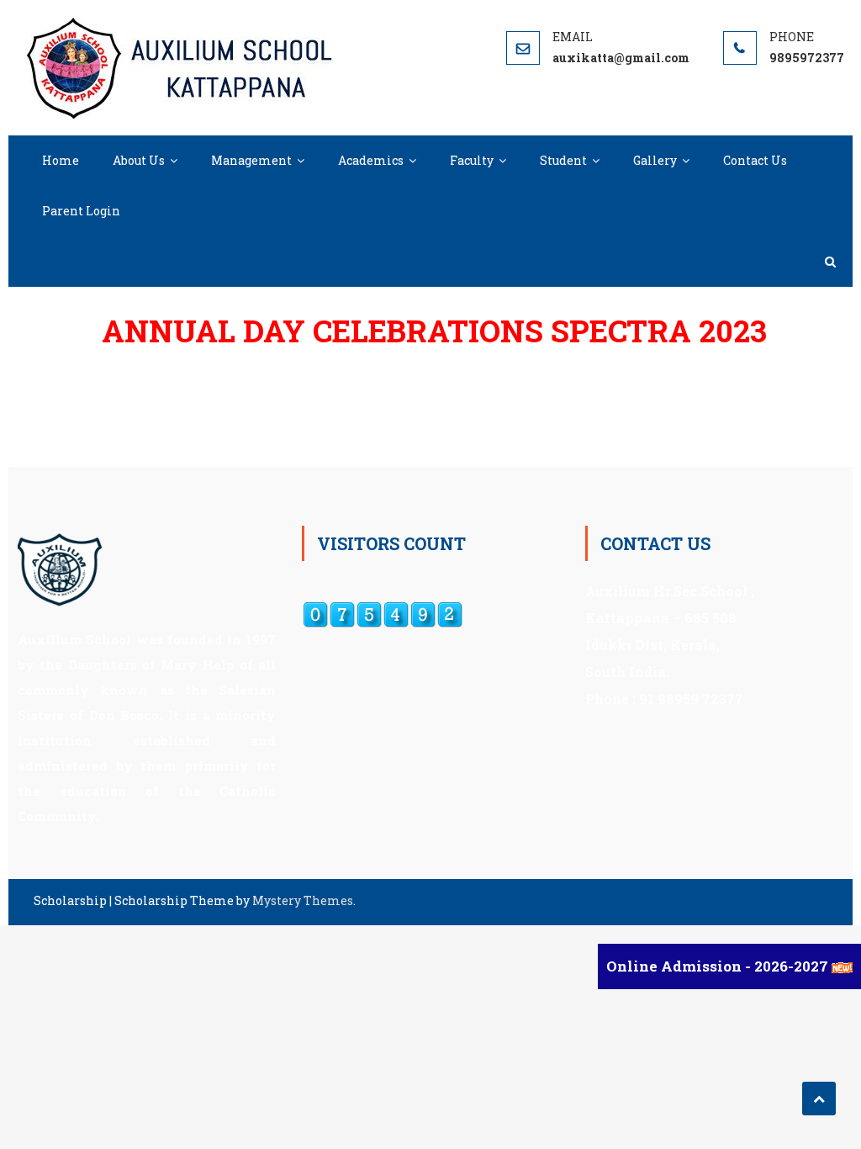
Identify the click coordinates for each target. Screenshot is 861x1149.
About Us (139, 160)
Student (563, 160)
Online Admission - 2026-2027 (719, 966)
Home (60, 160)
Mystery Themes (302, 900)
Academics (371, 160)
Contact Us (755, 160)
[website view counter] (382, 614)
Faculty (472, 160)
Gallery (655, 160)
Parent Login (81, 211)
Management (251, 160)
